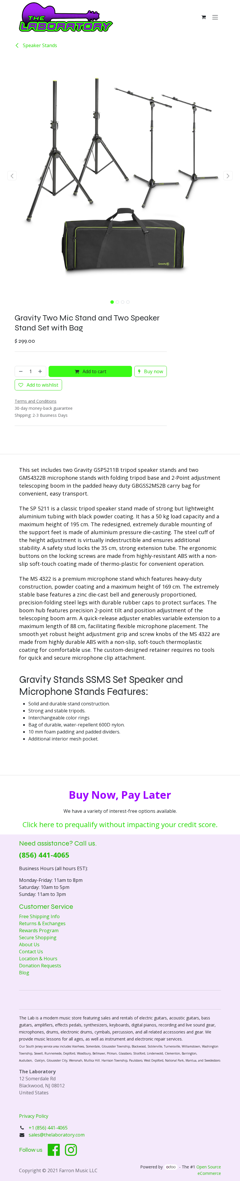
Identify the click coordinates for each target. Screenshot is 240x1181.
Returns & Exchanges (42, 923)
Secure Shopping (37, 937)
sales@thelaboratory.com (57, 1135)
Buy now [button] (153, 371)
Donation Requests (40, 965)
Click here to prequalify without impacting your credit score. (120, 824)
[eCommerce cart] (203, 17)
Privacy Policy (33, 1116)
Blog (24, 972)
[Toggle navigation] (215, 17)
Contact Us (31, 951)
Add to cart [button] (93, 371)
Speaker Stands (39, 45)
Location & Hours (38, 958)
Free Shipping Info (39, 916)
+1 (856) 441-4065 (49, 1128)
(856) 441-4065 (44, 855)
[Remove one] (20, 371)
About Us (29, 944)
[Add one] (40, 371)
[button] (12, 175)
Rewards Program (39, 930)
